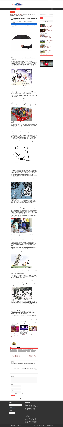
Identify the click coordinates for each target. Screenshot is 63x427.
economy (19, 350)
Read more (15, 334)
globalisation (23, 350)
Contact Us (25, 0)
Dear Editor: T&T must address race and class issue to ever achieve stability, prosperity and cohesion (46, 31)
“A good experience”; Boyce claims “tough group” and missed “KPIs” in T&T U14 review (45, 52)
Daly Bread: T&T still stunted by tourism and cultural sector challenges (14, 322)
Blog (23, 0)
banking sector (20, 349)
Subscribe (12, 407)
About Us (17, 0)
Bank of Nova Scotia (14, 349)
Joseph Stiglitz (28, 350)
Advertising (20, 0)
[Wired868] (16, 5)
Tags (41, 23)
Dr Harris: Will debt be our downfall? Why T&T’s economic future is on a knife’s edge (31, 413)
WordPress (44, 425)
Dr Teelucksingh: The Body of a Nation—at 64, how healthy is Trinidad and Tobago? (49, 26)
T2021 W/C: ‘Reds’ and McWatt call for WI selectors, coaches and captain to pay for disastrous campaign (32, 356)
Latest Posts (34, 0)
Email (12, 387)
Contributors (29, 0)
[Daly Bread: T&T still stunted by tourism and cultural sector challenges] (15, 327)
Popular (45, 21)
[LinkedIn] (46, 0)
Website (12, 390)
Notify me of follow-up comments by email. (18, 393)
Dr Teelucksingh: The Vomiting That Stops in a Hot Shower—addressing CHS (48, 47)
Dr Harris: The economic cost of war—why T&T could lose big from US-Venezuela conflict (33, 323)
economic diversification (14, 350)
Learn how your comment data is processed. (29, 398)
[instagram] (47, 0)
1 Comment (13, 22)
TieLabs (52, 425)
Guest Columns (19, 14)
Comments (49, 21)
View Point (15, 14)
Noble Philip (13, 21)
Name (12, 384)
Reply (36, 369)
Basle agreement (25, 349)
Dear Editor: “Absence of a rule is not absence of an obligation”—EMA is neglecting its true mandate (46, 42)
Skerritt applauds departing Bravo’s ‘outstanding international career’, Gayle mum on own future (16, 356)
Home (32, 0)
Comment (12, 376)
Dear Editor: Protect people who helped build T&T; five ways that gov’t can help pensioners (45, 36)
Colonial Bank (30, 349)
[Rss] (34, 425)
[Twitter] (45, 0)
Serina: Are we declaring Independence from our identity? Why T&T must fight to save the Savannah (31, 406)
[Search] (52, 0)
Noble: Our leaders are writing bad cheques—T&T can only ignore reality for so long (24, 323)
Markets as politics (33, 350)
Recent (42, 21)
